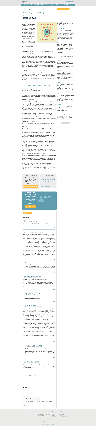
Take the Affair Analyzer (32, 186)
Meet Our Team (54, 415)
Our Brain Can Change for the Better (47, 184)
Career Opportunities (48, 423)
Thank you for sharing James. (33, 263)
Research (52, 4)
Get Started (26, 4)
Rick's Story (54, 416)
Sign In (68, 1)
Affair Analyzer (62, 414)
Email (24, 382)
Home (29, 411)
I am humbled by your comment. (34, 293)
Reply (53, 227)
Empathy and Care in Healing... (31, 361)
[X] (33, 18)
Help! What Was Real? (45, 177)
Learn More (31, 206)
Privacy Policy (54, 424)
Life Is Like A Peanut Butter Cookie (47, 186)
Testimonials (48, 414)
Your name (25, 378)
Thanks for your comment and (33, 345)
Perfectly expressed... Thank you (32, 276)
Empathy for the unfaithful (30, 305)
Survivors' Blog (26, 9)
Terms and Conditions (43, 424)
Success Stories (44, 4)
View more (66, 122)
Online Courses (40, 414)
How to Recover (34, 411)
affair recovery (31, 2)
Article (25, 220)
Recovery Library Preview (64, 416)
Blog (71, 4)
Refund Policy (49, 424)
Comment (25, 387)
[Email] (30, 18)
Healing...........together (29, 231)
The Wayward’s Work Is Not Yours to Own (48, 181)
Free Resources (65, 4)
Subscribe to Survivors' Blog (63, 8)
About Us (58, 4)
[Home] (23, 2)
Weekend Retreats (41, 415)
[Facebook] (35, 18)
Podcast (61, 415)
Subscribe (26, 18)
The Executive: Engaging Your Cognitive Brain (48, 179)
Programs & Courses (35, 4)
